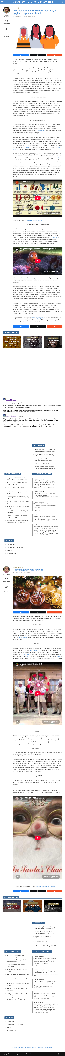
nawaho (55, 237)
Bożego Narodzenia (35, 650)
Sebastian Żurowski (6, 15)
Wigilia (58, 656)
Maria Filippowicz (39, 479)
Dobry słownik (10, 544)
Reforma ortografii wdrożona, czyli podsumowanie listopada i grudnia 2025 (45, 467)
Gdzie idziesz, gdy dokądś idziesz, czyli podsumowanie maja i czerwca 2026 (45, 450)
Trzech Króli (25, 654)
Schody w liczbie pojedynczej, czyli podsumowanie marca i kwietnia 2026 (45, 455)
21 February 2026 (50, 487)
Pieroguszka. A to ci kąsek (42, 463)
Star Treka (26, 147)
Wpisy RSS (9, 550)
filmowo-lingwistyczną (37, 318)
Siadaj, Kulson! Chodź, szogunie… (32, 906)
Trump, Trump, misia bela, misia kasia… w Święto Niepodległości (32, 1047)
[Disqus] (32, 374)
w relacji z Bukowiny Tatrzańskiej (45, 886)
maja (53, 86)
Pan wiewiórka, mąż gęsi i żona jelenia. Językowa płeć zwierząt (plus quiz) (17, 521)
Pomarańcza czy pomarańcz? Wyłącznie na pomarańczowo (11, 341)
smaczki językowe (18, 8)
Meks (19, 1054)
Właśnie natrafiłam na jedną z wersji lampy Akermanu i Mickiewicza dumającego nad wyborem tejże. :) (45, 505)
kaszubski (56, 158)
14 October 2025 (45, 520)
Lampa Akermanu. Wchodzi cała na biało (43, 496)
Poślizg (53, 906)
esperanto (41, 130)
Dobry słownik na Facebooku (15, 547)
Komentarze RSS (11, 553)
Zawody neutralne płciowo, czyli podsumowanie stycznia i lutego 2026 (45, 459)
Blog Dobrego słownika (32, 2)
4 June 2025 (45, 534)
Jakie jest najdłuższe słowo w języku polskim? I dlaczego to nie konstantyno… (18, 478)
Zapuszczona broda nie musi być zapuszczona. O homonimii (32, 341)
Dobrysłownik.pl (22, 637)
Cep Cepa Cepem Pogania (11, 906)
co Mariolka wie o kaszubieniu (33, 220)
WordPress (31, 1054)
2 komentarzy (6, 23)
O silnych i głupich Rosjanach (53, 341)
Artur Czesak (6, 574)
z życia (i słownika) (53, 903)
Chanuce (27, 656)
